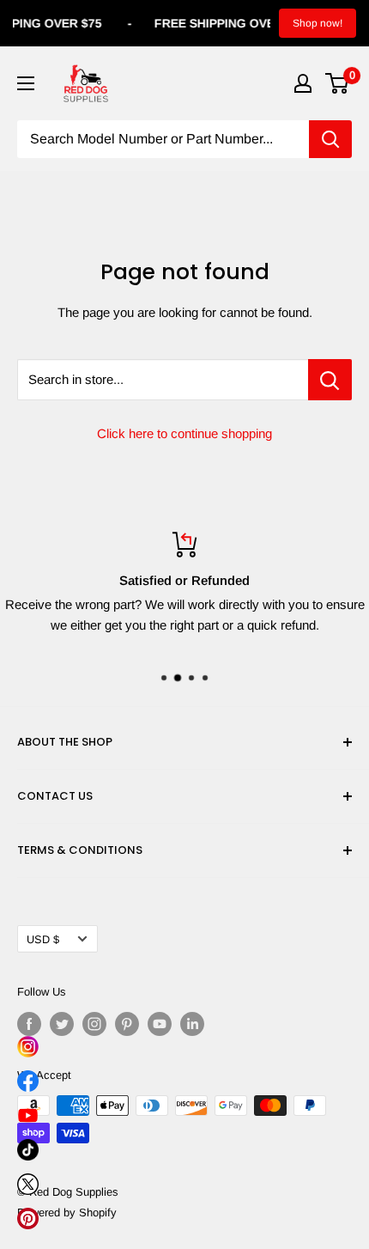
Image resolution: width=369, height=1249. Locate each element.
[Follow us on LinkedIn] (192, 1024)
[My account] (303, 83)
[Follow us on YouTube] (160, 1024)
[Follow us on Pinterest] (127, 1024)
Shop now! (317, 23)
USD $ (43, 939)
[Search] (330, 139)
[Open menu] (25, 83)
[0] (337, 83)
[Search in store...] (330, 379)
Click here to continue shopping (184, 433)
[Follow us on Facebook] (29, 1024)
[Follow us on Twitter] (62, 1024)
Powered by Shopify (67, 1212)
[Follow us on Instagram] (94, 1024)
